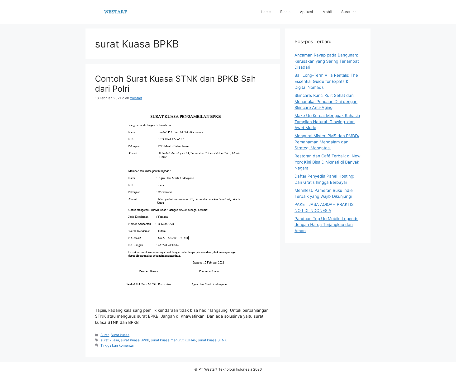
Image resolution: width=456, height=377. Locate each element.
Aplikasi (306, 11)
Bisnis (285, 11)
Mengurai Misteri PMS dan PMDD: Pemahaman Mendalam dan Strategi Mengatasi (326, 141)
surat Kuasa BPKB (135, 340)
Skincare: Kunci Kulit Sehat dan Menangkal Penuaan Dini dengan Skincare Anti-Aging (325, 101)
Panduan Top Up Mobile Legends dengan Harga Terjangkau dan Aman (326, 224)
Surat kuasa (120, 335)
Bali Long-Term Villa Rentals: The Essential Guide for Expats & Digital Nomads (326, 81)
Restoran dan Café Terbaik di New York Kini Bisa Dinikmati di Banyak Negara (327, 162)
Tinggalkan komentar (117, 345)
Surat (345, 11)
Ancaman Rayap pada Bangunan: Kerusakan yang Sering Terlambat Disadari (326, 61)
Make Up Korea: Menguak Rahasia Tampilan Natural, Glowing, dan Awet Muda (327, 121)
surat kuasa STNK (212, 340)
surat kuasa (109, 340)
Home (266, 11)
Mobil (327, 11)
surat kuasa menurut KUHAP (173, 340)
